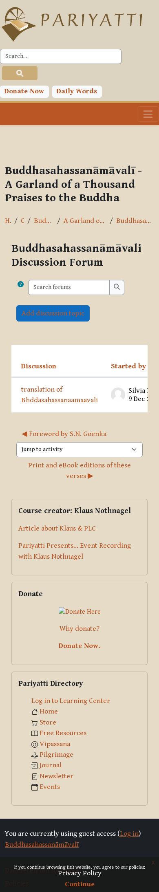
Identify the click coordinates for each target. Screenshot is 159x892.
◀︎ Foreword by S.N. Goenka (64, 434)
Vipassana (55, 744)
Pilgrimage (56, 755)
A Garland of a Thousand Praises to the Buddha (85, 221)
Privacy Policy (80, 873)
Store (48, 722)
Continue (80, 884)
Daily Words (77, 91)
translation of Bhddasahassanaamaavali (59, 394)
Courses (22, 221)
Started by (128, 366)
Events (50, 787)
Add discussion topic (53, 313)
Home (8, 221)
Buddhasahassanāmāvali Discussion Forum (135, 221)
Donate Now (24, 91)
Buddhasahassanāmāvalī (44, 221)
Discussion (38, 366)
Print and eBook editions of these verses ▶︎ (80, 470)
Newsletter (56, 776)
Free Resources (63, 733)
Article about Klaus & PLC (57, 528)
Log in (129, 834)
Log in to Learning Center (70, 701)
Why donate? (79, 629)
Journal (51, 765)
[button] (20, 287)
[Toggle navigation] (148, 114)
